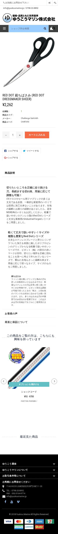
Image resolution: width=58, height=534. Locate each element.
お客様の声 (11, 313)
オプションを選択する (29, 384)
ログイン (49, 3)
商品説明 (10, 172)
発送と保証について (16, 322)
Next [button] (54, 381)
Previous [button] (4, 381)
